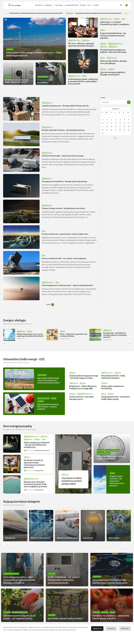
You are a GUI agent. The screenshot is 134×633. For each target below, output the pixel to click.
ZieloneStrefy (39, 470)
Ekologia (83, 5)
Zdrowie (108, 453)
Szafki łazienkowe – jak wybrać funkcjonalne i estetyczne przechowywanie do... (63, 580)
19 (111, 126)
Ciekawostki (104, 69)
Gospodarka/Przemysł (72, 5)
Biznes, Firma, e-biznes (74, 40)
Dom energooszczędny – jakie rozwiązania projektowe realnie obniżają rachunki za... (19, 580)
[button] (4, 343)
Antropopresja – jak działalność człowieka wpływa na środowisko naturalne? (72, 335)
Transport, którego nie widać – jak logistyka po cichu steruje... (64, 208)
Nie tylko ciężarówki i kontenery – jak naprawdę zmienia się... (63, 130)
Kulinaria (116, 450)
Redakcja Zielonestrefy (42, 450)
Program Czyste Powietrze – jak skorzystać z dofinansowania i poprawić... (113, 35)
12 (111, 123)
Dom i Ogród (79, 13)
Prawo (123, 19)
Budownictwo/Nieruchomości (116, 43)
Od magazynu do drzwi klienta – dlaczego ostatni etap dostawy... (65, 181)
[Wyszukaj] (128, 102)
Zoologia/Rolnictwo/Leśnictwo (85, 393)
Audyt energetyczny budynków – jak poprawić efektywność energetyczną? (37, 445)
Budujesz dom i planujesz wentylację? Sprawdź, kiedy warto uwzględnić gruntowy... (36, 484)
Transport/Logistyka (43, 76)
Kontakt (96, 5)
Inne (88, 5)
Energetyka (48, 5)
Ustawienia (111, 628)
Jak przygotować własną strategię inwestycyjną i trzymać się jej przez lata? (49, 13)
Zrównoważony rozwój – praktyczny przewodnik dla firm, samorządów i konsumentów (83, 81)
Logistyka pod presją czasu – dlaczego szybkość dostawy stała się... (66, 106)
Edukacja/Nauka (113, 46)
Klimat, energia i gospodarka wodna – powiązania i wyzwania (116, 335)
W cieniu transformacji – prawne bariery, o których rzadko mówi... (65, 234)
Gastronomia (109, 450)
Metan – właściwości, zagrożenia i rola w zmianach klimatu (30, 335)
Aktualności (39, 5)
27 (115, 130)
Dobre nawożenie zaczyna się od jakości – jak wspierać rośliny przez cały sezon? (107, 13)
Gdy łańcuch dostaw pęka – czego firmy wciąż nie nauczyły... (63, 156)
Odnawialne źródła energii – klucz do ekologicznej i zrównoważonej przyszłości (48, 380)
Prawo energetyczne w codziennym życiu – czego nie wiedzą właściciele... (68, 285)
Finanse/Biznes (21, 13)
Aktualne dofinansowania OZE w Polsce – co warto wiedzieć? (48, 406)
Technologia (59, 5)
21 (120, 126)
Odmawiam (125, 628)
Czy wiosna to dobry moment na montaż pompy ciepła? (72, 481)
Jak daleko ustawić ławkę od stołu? (65, 618)
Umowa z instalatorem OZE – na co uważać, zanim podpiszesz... (64, 258)
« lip (115, 138)
